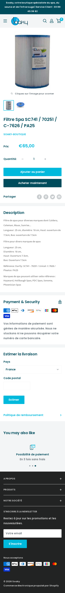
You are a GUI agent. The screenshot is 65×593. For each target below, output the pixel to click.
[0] (59, 21)
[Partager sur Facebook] (39, 196)
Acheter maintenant (32, 183)
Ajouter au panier (32, 172)
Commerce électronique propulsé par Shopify (31, 585)
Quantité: (10, 159)
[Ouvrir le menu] (5, 21)
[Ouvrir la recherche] (45, 21)
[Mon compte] (51, 21)
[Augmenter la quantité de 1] (45, 159)
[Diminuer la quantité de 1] (22, 159)
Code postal (12, 378)
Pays (6, 362)
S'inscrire (15, 544)
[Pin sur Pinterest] (46, 196)
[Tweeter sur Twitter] (52, 196)
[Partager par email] (59, 196)
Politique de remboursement (23, 415)
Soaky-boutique (14, 134)
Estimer (14, 400)
